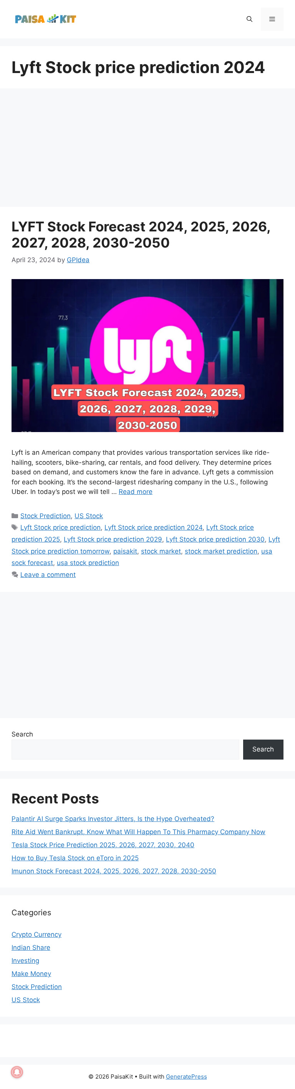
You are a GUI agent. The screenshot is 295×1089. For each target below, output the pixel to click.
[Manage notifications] (17, 1072)
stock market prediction (221, 551)
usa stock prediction (88, 563)
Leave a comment (48, 575)
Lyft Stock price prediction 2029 (113, 539)
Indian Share (31, 947)
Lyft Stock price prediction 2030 (215, 539)
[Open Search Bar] (249, 19)
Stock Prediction (45, 516)
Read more (135, 491)
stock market (161, 551)
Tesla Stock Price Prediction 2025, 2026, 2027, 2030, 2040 (103, 845)
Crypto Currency (36, 934)
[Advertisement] (147, 150)
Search (22, 734)
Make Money (31, 974)
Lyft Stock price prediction (60, 527)
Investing (25, 960)
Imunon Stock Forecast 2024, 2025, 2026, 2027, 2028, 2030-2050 (114, 871)
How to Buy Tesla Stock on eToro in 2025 (75, 858)
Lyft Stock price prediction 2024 (153, 527)
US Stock (89, 516)
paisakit (125, 551)
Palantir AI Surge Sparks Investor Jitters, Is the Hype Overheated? (113, 819)
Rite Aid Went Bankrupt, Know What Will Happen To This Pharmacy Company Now (138, 832)
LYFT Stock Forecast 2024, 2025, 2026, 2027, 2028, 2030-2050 (141, 234)
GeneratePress (186, 1076)
